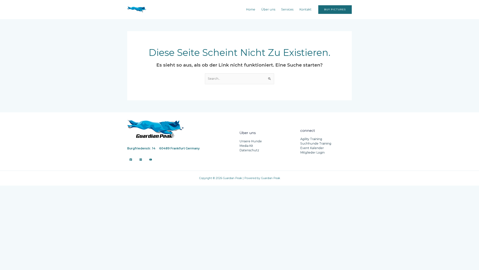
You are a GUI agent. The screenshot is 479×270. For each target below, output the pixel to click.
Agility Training (311, 139)
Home (250, 9)
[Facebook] (130, 159)
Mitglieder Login (312, 152)
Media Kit (246, 146)
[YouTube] (150, 159)
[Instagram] (140, 159)
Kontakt (305, 9)
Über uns (268, 9)
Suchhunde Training (315, 143)
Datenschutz (249, 150)
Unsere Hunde (251, 141)
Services (287, 9)
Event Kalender (312, 148)
